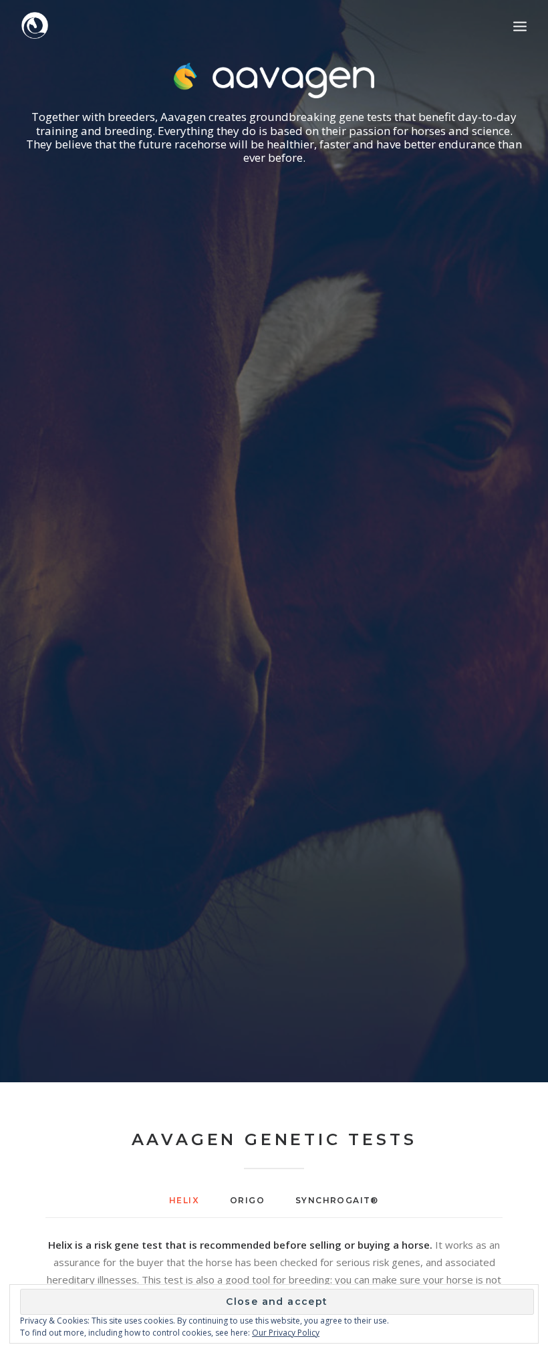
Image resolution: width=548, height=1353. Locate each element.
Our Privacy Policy (285, 1332)
